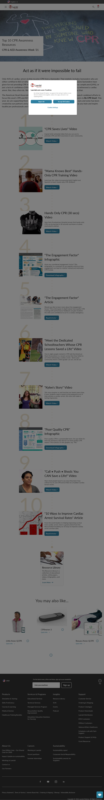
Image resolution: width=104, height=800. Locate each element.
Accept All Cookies (64, 102)
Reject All (41, 102)
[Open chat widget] (99, 794)
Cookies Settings (53, 107)
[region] (52, 97)
